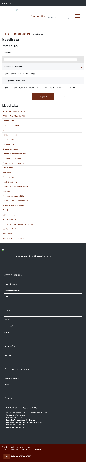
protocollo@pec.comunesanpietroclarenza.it (26, 422)
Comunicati (8, 326)
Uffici (6, 296)
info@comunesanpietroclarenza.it (23, 420)
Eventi (6, 384)
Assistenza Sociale (10, 134)
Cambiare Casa (8, 144)
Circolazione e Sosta (10, 149)
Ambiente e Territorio (11, 125)
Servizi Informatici (10, 214)
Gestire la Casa (8, 177)
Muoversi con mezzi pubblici (13, 196)
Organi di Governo (10, 284)
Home (7, 33)
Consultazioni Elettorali (12, 158)
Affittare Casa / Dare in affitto (14, 116)
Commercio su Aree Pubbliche (14, 153)
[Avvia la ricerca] (67, 17)
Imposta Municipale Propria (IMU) (15, 186)
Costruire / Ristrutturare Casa (14, 163)
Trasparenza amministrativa (13, 238)
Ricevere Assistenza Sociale (13, 205)
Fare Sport (7, 172)
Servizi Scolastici (9, 219)
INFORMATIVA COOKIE (21, 456)
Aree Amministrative (12, 290)
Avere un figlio (8, 139)
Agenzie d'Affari (9, 120)
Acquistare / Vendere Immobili (14, 111)
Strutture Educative (10, 228)
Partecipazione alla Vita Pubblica (15, 200)
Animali (6, 130)
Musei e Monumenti (11, 378)
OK (7, 456)
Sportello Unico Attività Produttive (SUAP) (19, 224)
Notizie (7, 319)
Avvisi (6, 332)
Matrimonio (7, 191)
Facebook (8, 355)
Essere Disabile (8, 167)
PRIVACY (38, 449)
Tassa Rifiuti (7, 233)
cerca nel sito (51, 17)
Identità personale (10, 181)
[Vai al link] (81, 66)
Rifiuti (5, 210)
